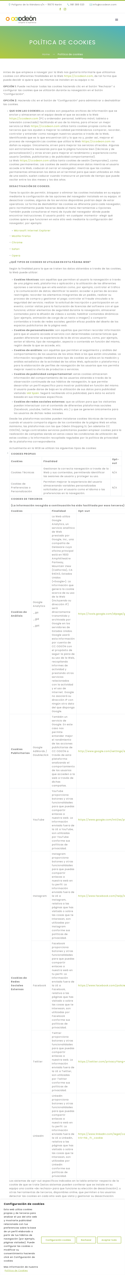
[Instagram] (65, 9)
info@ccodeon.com (105, 4)
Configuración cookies (58, 1240)
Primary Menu (116, 19)
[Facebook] (60, 9)
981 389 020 (77, 4)
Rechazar (86, 1240)
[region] (62, 1237)
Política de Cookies (16, 1270)
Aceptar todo (109, 1240)
